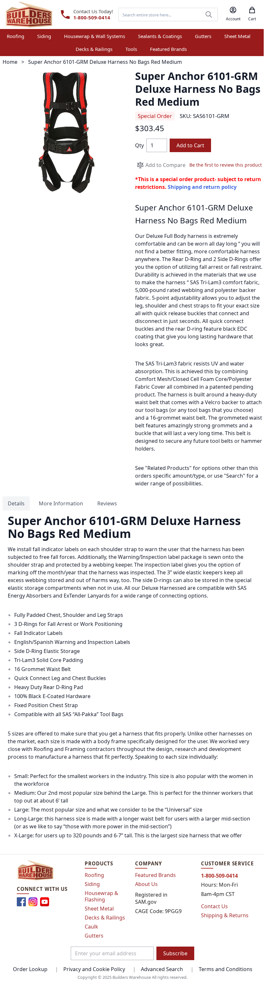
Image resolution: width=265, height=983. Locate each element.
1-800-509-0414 (91, 18)
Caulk (91, 926)
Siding (92, 884)
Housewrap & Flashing (101, 896)
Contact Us (214, 906)
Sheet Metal (99, 908)
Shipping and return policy (202, 186)
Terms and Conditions (225, 969)
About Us (146, 884)
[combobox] (168, 14)
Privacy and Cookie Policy (94, 969)
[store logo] (29, 14)
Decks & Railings (105, 917)
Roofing (94, 875)
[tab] (16, 503)
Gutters (94, 935)
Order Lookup (30, 969)
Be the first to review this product (225, 165)
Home (10, 61)
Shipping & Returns (225, 915)
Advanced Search (162, 969)
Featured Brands (155, 875)
